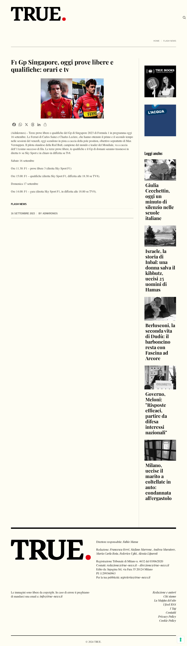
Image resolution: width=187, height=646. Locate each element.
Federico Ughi (128, 553)
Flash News (169, 41)
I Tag (173, 608)
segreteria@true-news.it (135, 577)
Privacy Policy (167, 616)
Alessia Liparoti (148, 553)
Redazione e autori (164, 592)
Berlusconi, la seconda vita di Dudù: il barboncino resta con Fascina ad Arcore (160, 341)
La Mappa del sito (165, 600)
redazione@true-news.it (122, 565)
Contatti (171, 612)
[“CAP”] (160, 120)
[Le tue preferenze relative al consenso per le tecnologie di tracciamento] (180, 639)
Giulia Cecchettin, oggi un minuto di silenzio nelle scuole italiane (159, 201)
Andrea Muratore (164, 549)
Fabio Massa (130, 542)
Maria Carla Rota (107, 553)
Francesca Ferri (119, 549)
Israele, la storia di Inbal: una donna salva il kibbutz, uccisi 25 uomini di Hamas (160, 270)
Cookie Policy (167, 620)
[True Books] (160, 95)
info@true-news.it (51, 596)
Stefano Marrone (141, 549)
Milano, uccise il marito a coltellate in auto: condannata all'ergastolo (158, 481)
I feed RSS (169, 604)
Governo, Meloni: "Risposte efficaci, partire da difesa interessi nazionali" (156, 413)
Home (156, 41)
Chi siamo (169, 596)
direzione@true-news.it (154, 565)
